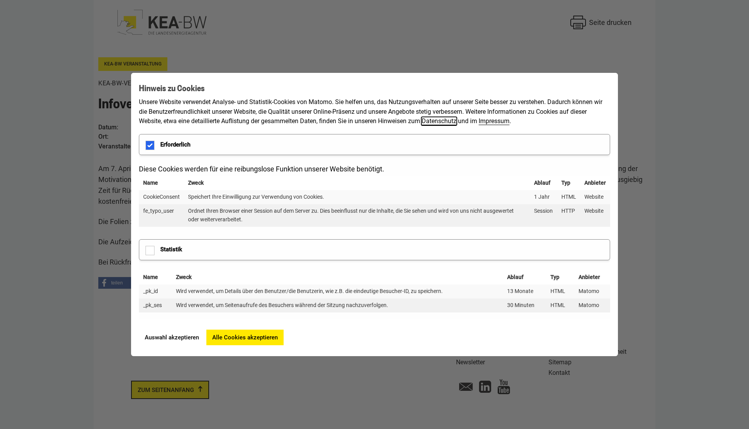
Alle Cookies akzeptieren (245, 337)
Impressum (494, 121)
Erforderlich (175, 144)
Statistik (171, 249)
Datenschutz (439, 121)
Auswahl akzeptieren (172, 337)
